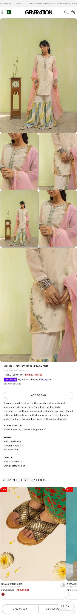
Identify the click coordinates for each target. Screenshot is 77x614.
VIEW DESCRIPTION (56, 609)
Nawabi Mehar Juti (12, 584)
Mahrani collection (15, 370)
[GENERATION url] (38, 12)
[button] (66, 12)
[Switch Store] (8, 12)
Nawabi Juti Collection (10, 587)
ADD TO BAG (38, 395)
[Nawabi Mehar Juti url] (33, 534)
